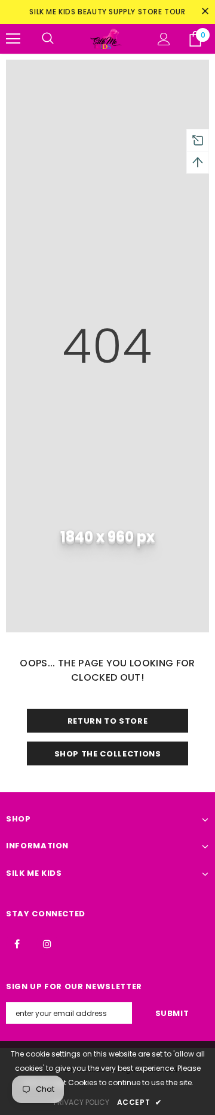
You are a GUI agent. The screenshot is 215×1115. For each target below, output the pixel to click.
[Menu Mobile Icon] (13, 39)
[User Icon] (164, 39)
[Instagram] (47, 943)
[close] (205, 12)
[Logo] (105, 39)
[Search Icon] (48, 39)
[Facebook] (16, 943)
